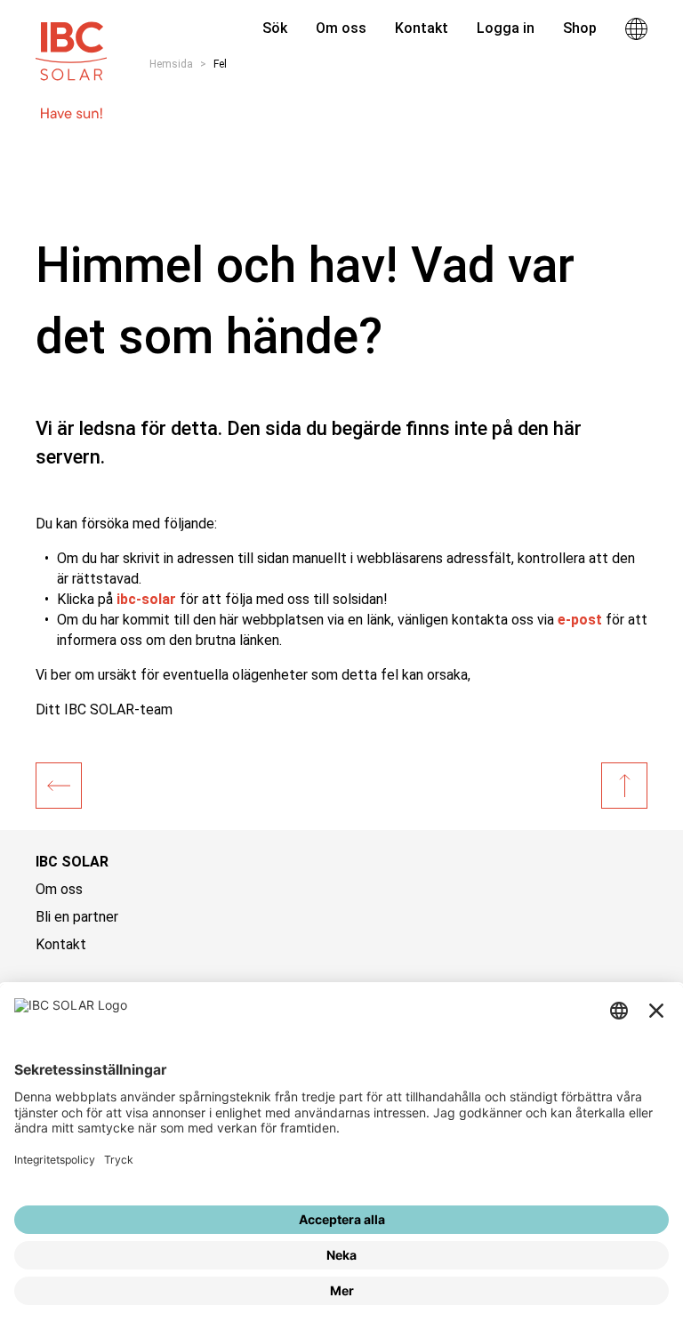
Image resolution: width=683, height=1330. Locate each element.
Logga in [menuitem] (505, 28)
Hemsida (171, 64)
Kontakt (61, 944)
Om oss (59, 889)
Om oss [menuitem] (341, 28)
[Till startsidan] (71, 42)
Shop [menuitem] (580, 28)
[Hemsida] (59, 785)
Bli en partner (77, 916)
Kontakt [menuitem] (421, 28)
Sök (273, 28)
